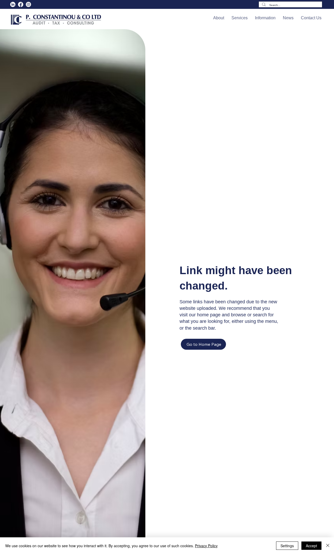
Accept (311, 545)
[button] (219, 18)
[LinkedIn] (12, 4)
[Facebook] (20, 4)
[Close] (328, 545)
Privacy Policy (206, 545)
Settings (287, 545)
